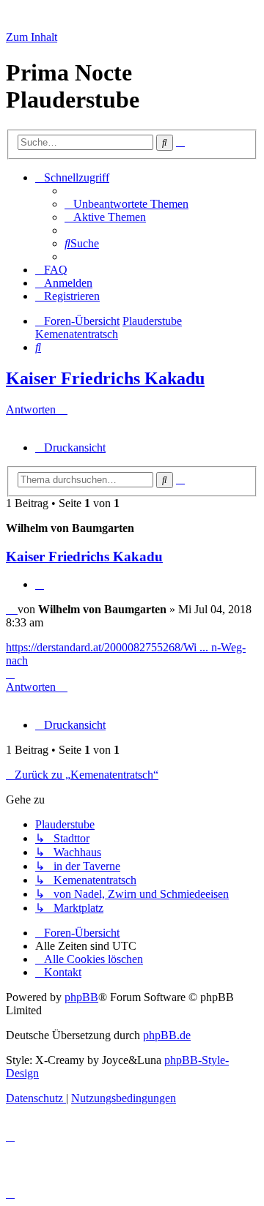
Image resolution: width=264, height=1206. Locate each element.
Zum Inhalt (31, 37)
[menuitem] (126, 204)
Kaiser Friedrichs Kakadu (105, 378)
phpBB (81, 997)
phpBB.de (167, 1035)
